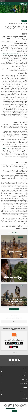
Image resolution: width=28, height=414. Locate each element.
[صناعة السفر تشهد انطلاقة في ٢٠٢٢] (14, 270)
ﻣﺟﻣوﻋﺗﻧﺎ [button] (25, 395)
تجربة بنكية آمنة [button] (23, 383)
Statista (4, 148)
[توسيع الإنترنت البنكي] (1, 3)
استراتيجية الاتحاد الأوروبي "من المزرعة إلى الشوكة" (14, 54)
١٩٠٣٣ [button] (14, 321)
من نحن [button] (25, 368)
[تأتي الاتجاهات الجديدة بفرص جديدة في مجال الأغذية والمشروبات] (14, 295)
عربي (1, 1)
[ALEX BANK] (23, 3)
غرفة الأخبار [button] (24, 379)
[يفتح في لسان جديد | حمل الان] (18, 343)
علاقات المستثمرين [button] (23, 376)
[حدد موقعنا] (8, 1)
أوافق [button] (15, 411)
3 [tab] (13, 352)
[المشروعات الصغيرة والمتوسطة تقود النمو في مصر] (14, 246)
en (3, 1)
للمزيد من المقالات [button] (14, 309)
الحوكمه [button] (25, 372)
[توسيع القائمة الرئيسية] (4, 3)
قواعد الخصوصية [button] (23, 391)
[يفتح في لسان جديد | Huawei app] (13, 347)
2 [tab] (14, 352)
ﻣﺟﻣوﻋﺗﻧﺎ (10, 3)
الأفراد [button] (26, 1)
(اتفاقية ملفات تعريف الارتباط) (10, 408)
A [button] (24, 402)
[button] (7, 3)
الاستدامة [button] (25, 387)
